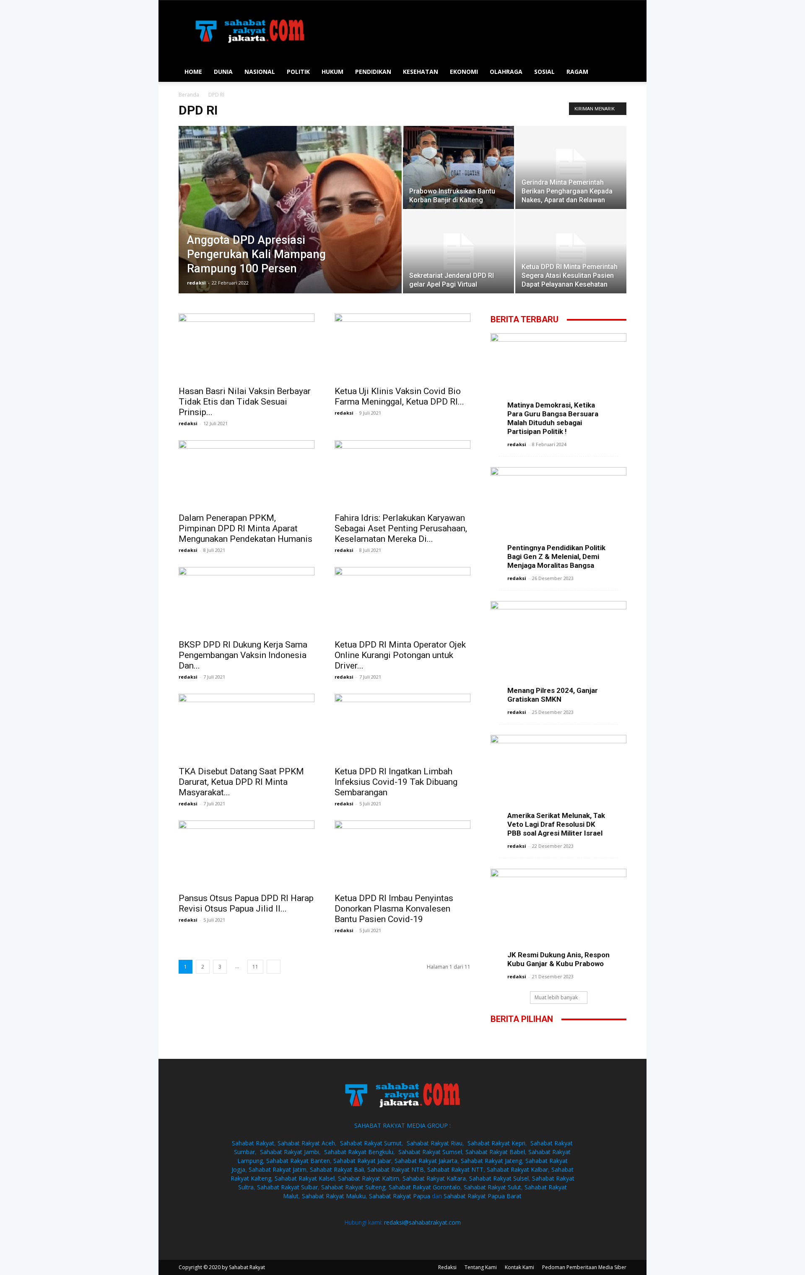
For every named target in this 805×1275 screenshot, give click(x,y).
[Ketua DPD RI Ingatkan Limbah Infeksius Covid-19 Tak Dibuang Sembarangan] (402, 727)
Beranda (189, 94)
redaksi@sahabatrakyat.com (422, 1222)
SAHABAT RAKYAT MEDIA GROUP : (402, 1125)
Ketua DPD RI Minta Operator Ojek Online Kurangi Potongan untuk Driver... (400, 655)
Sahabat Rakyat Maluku (334, 1196)
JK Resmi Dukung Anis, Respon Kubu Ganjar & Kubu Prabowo (558, 959)
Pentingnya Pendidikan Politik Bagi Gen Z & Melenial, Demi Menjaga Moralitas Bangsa (556, 556)
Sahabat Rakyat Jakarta (426, 1161)
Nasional (259, 72)
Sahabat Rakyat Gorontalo (424, 1187)
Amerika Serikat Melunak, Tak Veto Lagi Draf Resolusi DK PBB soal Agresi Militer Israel (556, 824)
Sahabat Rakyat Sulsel (499, 1178)
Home (193, 72)
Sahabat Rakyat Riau (434, 1143)
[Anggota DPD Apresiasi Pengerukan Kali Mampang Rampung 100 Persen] (290, 218)
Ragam (577, 72)
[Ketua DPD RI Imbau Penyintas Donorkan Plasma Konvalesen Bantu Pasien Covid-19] (402, 854)
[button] (616, 72)
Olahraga (506, 72)
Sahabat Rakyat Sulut (492, 1187)
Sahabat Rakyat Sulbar (287, 1187)
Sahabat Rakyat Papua (399, 1196)
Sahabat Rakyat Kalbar (517, 1169)
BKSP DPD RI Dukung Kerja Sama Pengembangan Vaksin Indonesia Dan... (243, 655)
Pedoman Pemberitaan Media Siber (584, 1267)
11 (255, 966)
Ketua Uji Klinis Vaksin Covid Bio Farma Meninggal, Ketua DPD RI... (399, 396)
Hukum (332, 72)
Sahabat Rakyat (253, 1143)
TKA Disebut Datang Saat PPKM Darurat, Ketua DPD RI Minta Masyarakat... (241, 781)
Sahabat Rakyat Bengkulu (358, 1152)
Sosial (544, 72)
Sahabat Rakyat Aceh (306, 1143)
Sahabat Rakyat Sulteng (353, 1187)
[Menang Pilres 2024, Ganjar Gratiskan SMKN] (558, 650)
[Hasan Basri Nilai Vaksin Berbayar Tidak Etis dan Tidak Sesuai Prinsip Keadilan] (246, 347)
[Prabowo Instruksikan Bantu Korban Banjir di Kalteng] (458, 167)
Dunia (223, 72)
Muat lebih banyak (556, 997)
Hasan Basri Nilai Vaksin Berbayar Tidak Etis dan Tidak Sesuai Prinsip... (245, 401)
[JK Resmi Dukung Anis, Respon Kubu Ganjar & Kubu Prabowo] (558, 916)
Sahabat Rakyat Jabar (362, 1161)
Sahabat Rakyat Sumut (371, 1143)
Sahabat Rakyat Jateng (491, 1161)
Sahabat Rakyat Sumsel (430, 1152)
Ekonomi (464, 72)
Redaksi (447, 1267)
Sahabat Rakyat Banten (298, 1161)
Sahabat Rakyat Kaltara (434, 1178)
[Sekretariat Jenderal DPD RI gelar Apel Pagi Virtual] (458, 251)
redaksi (196, 283)
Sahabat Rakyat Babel (495, 1152)
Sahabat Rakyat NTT (455, 1169)
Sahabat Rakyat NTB (395, 1169)
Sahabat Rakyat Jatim (277, 1169)
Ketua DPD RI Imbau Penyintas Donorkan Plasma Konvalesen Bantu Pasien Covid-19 (394, 908)
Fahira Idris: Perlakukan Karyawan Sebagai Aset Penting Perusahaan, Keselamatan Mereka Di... (401, 528)
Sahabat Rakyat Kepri (496, 1143)
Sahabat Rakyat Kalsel (305, 1178)
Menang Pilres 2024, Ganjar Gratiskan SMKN (552, 694)
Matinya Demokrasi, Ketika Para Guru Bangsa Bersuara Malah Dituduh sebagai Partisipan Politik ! (552, 418)
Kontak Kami (519, 1267)
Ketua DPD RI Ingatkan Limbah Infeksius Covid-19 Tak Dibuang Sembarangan (396, 781)
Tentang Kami (481, 1267)
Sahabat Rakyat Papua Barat (483, 1196)
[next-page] (273, 967)
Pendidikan (373, 72)
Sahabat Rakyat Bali (337, 1169)
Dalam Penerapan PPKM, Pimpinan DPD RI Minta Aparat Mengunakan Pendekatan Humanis (245, 528)
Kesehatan (420, 72)
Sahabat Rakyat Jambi (289, 1152)
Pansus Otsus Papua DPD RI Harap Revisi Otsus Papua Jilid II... (246, 903)
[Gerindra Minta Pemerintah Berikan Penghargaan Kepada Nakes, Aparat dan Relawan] (570, 167)
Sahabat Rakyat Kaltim (368, 1178)
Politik (298, 72)
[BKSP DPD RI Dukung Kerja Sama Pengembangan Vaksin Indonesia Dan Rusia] (246, 600)
